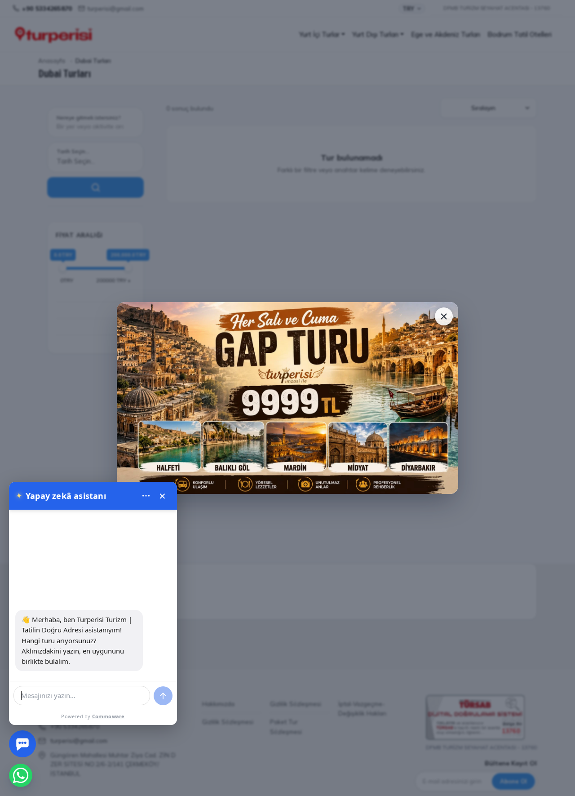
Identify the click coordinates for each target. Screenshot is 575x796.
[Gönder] (163, 695)
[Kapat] (444, 316)
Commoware (108, 716)
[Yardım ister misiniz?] (22, 743)
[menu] (146, 495)
